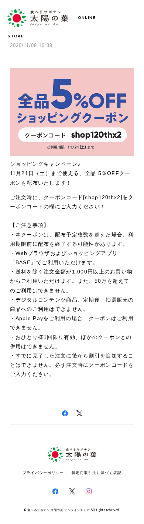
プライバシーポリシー (43, 473)
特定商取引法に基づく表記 (96, 473)
